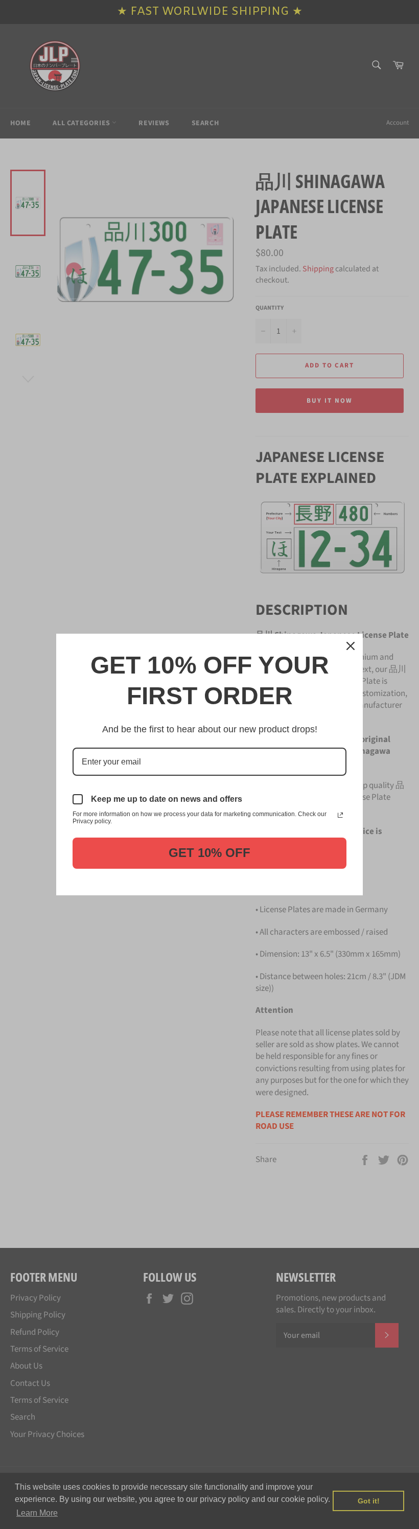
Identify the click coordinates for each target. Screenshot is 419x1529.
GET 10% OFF (209, 853)
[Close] (350, 646)
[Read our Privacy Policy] (340, 815)
